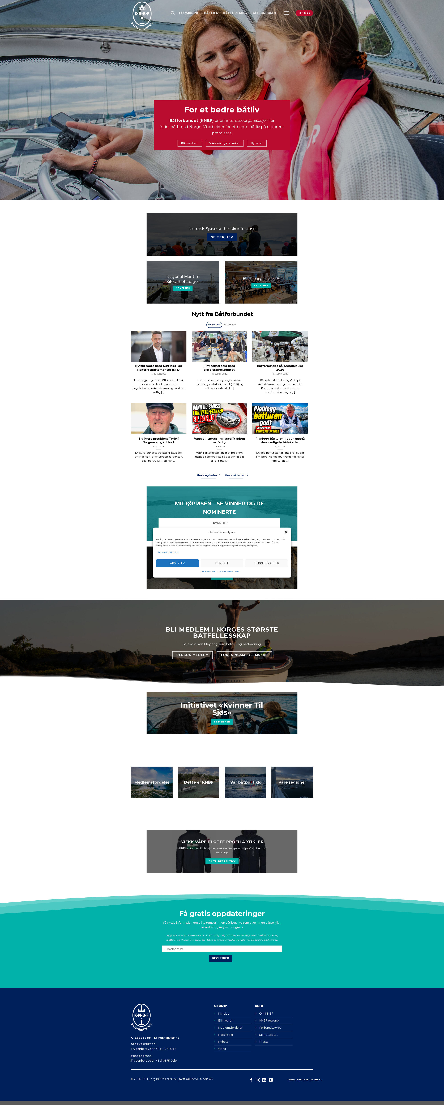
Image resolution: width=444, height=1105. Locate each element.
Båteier (211, 13)
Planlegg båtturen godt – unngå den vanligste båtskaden (280, 440)
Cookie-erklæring (209, 571)
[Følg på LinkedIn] (264, 1080)
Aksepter (177, 563)
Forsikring (189, 13)
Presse (263, 1041)
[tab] (214, 325)
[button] (286, 532)
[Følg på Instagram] (258, 1080)
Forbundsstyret (270, 1027)
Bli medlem (226, 1020)
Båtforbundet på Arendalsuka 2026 (280, 367)
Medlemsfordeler (230, 1027)
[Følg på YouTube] (271, 1080)
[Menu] (286, 13)
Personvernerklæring (230, 571)
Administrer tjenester (168, 552)
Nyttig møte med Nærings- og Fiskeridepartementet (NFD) (158, 367)
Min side (223, 1013)
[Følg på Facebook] (251, 1080)
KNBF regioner (269, 1020)
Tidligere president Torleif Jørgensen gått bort (158, 440)
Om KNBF (266, 1013)
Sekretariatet (268, 1034)
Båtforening (235, 13)
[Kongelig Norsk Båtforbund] (148, 16)
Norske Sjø (225, 1034)
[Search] (172, 13)
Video (222, 1049)
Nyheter (224, 1041)
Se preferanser (266, 563)
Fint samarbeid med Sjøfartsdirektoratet (219, 367)
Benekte (222, 563)
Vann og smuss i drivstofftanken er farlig (219, 440)
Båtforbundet (265, 13)
